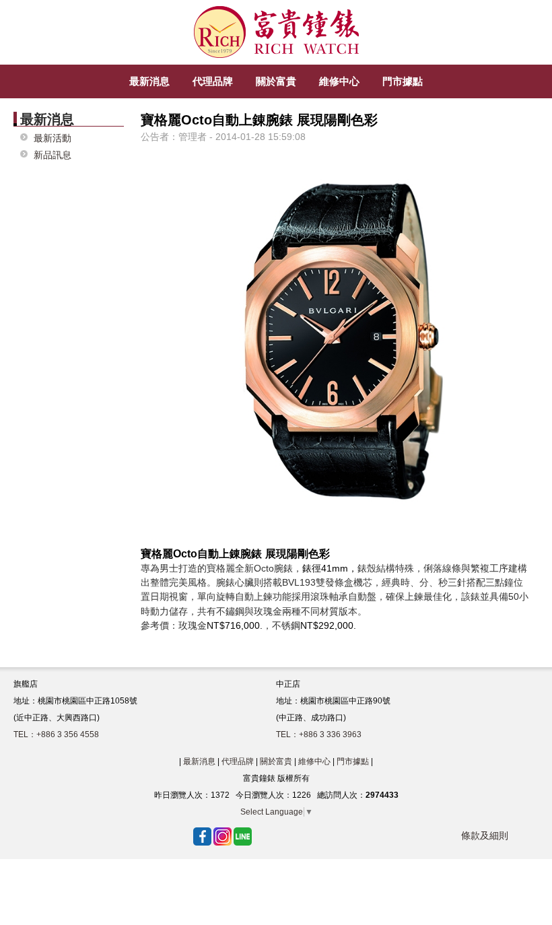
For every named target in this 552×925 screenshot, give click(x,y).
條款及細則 (484, 835)
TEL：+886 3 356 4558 (56, 734)
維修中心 (314, 761)
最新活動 (52, 138)
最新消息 (199, 761)
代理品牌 (237, 761)
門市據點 (353, 761)
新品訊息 (52, 155)
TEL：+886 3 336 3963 (318, 734)
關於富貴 (276, 761)
